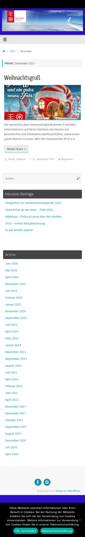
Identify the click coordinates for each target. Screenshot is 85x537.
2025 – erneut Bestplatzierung (25, 223)
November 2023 (15, 352)
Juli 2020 (11, 447)
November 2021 (15, 413)
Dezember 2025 (15, 284)
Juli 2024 (11, 325)
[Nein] (80, 520)
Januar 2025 (13, 304)
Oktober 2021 (14, 420)
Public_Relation (17, 159)
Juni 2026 (11, 263)
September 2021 (16, 427)
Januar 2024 (13, 345)
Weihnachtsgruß (22, 78)
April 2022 (12, 400)
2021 (12, 51)
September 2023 (16, 359)
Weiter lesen (15, 149)
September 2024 (16, 318)
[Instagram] (47, 482)
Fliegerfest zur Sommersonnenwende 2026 (33, 203)
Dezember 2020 (15, 440)
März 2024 (12, 338)
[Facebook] (37, 482)
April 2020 (12, 454)
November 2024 (15, 311)
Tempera (60, 491)
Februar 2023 (13, 386)
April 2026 (12, 277)
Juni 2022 (11, 393)
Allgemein (67, 159)
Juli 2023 (11, 372)
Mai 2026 (11, 270)
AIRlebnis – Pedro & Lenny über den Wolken (33, 216)
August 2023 (13, 366)
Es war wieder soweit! (19, 230)
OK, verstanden (25, 530)
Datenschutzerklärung (57, 530)
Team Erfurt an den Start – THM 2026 (29, 210)
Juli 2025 (11, 291)
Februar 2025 (13, 298)
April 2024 (12, 331)
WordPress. (74, 491)
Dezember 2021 (15, 406)
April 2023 (12, 379)
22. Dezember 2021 (44, 159)
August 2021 (13, 434)
